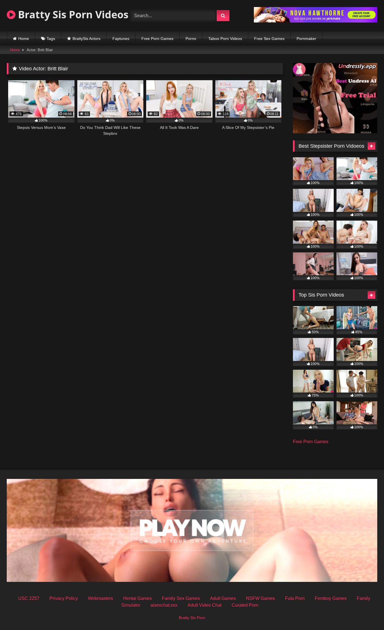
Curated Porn (245, 605)
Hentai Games (137, 598)
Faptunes (120, 38)
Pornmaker (306, 38)
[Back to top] (366, 613)
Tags (51, 38)
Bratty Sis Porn (192, 617)
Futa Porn (295, 598)
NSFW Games (260, 598)
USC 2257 (28, 598)
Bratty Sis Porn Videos (71, 14)
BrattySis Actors (86, 38)
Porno (191, 38)
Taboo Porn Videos (225, 38)
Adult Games (223, 598)
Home (23, 38)
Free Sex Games (269, 38)
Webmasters (100, 598)
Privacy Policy (63, 598)
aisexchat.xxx (163, 605)
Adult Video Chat (205, 605)
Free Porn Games (157, 38)
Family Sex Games (181, 598)
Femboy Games (331, 598)
